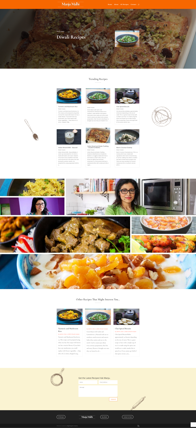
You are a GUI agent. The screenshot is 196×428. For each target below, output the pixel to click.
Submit (113, 399)
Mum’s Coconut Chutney (124, 147)
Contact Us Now (128, 417)
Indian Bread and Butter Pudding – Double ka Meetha (97, 146)
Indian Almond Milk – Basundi (67, 147)
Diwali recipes (61, 109)
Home (110, 4)
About (116, 4)
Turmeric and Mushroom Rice (67, 106)
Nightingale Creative (72, 426)
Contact (133, 4)
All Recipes (124, 4)
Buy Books (104, 417)
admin (61, 334)
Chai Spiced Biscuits (122, 106)
